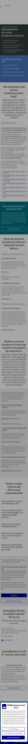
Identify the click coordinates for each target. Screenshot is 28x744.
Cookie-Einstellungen (13, 729)
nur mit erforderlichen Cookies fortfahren (13, 733)
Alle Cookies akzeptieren (13, 737)
